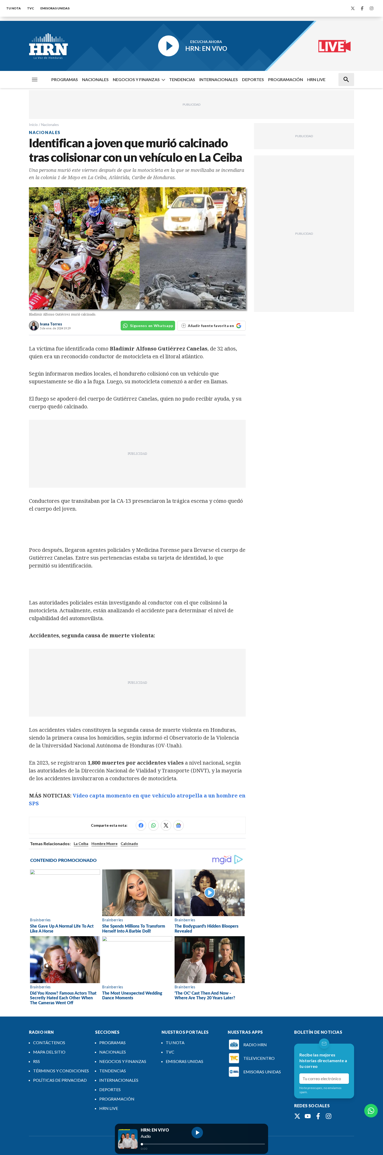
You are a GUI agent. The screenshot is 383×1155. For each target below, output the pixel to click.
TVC (30, 8)
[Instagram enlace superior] (371, 8)
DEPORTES (253, 79)
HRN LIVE (316, 79)
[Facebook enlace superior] (362, 8)
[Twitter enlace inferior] (297, 1116)
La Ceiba (81, 843)
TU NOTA (13, 8)
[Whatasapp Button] (371, 1110)
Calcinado (129, 843)
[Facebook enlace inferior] (318, 1116)
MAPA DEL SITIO (49, 1051)
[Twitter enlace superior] (353, 8)
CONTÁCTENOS (49, 1042)
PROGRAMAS (64, 79)
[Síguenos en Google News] (178, 825)
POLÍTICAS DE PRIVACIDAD (60, 1080)
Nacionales (50, 124)
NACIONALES (95, 79)
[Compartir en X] (166, 825)
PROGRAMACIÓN (285, 79)
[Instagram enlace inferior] (328, 1116)
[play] (197, 1132)
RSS (36, 1061)
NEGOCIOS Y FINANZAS (136, 79)
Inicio (33, 124)
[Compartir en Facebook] (141, 825)
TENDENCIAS (182, 79)
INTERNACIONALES (218, 79)
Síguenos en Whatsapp (151, 325)
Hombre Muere (104, 843)
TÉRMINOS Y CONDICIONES (61, 1070)
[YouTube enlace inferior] (308, 1116)
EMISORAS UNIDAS (55, 8)
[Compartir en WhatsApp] (153, 825)
